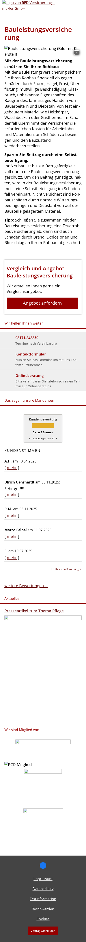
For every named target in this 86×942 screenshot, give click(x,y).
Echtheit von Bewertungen (66, 569)
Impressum (43, 878)
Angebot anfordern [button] (42, 303)
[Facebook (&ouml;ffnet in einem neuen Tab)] (43, 865)
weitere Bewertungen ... (26, 585)
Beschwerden (43, 909)
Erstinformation (43, 898)
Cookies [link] (43, 919)
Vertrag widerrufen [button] (43, 931)
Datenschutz (43, 888)
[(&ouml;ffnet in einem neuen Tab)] (43, 742)
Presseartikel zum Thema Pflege (34, 610)
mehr (12, 467)
